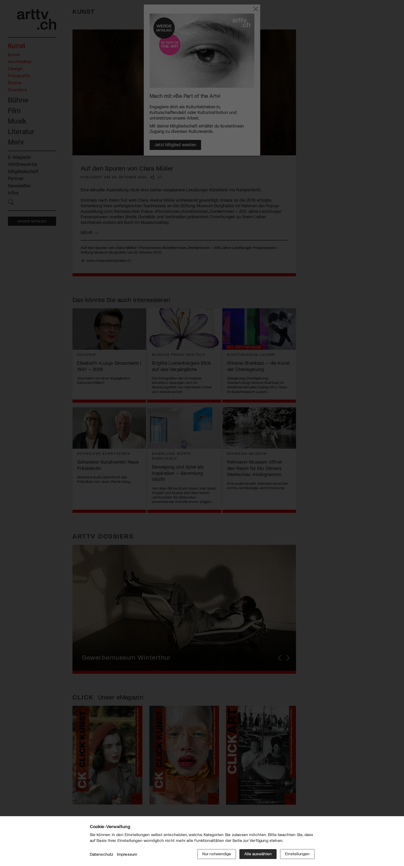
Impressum (127, 854)
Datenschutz (101, 854)
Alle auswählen (258, 853)
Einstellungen (297, 853)
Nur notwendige (216, 853)
